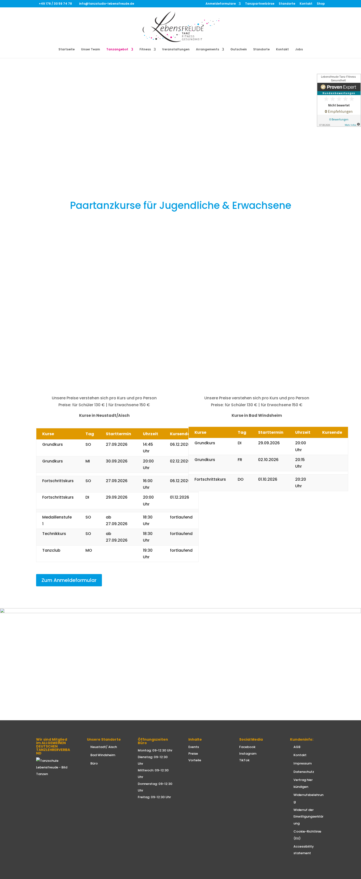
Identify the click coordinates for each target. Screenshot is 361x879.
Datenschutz (303, 771)
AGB (296, 747)
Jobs (299, 49)
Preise (193, 753)
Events (193, 747)
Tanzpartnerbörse (259, 4)
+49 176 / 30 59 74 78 (56, 3)
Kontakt (306, 4)
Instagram (247, 753)
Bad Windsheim (102, 755)
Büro (94, 763)
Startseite (66, 49)
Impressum (302, 763)
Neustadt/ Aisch (103, 747)
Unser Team (90, 49)
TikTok (244, 760)
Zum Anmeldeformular (69, 580)
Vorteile (194, 760)
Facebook (247, 747)
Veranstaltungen (176, 49)
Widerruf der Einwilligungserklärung (308, 816)
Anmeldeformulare (221, 4)
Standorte (287, 4)
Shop (321, 4)
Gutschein (238, 49)
